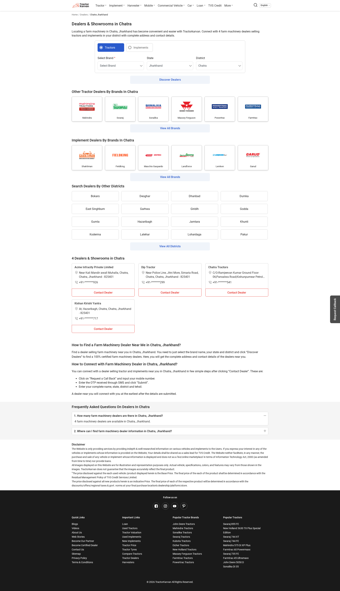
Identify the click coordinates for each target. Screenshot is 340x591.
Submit (170, 337)
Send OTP (202, 284)
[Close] (217, 251)
